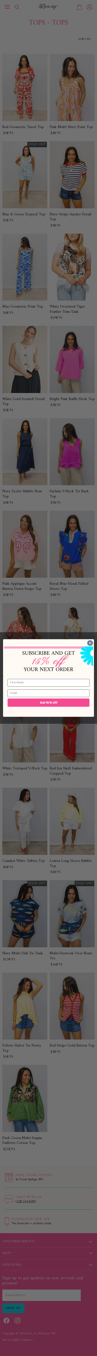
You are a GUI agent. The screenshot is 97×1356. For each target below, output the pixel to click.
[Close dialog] (90, 643)
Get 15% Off (48, 702)
